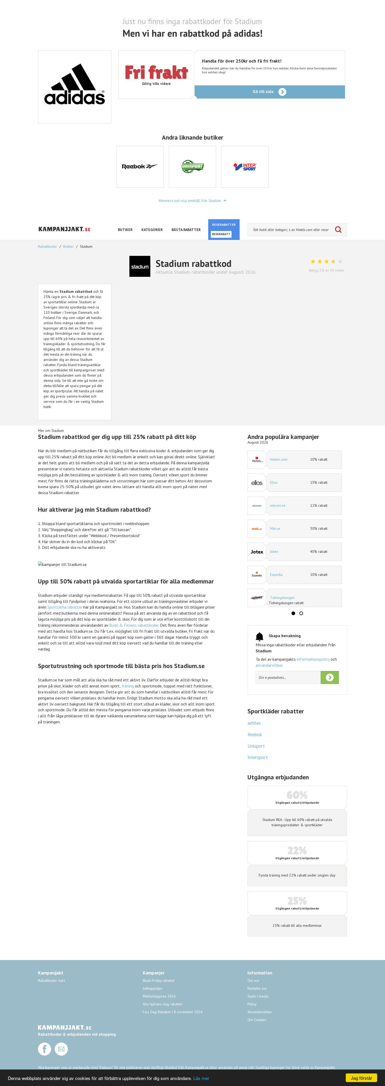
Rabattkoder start (51, 980)
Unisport (256, 746)
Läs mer (201, 1078)
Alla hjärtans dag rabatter (163, 1004)
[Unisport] (192, 167)
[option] (140, 167)
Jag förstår (361, 1077)
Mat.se (275, 528)
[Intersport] (244, 167)
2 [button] (301, 613)
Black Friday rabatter (159, 980)
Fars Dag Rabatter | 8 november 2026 (173, 1012)
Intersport (258, 757)
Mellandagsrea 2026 (159, 996)
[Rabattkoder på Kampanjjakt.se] (64, 235)
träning (128, 685)
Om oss (253, 980)
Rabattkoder (48, 246)
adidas (254, 723)
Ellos (274, 482)
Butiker (68, 246)
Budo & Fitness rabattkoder (133, 625)
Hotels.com (279, 459)
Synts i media (258, 996)
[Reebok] (140, 167)
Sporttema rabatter (64, 607)
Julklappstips (152, 988)
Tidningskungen (282, 597)
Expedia (276, 574)
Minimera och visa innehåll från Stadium (190, 200)
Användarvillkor (260, 1012)
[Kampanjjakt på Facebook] (44, 1054)
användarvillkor (269, 665)
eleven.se (277, 505)
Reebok (255, 734)
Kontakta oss (257, 988)
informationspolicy (313, 659)
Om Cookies (257, 1019)
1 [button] (293, 613)
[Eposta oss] (61, 1054)
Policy (252, 1004)
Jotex (274, 551)
